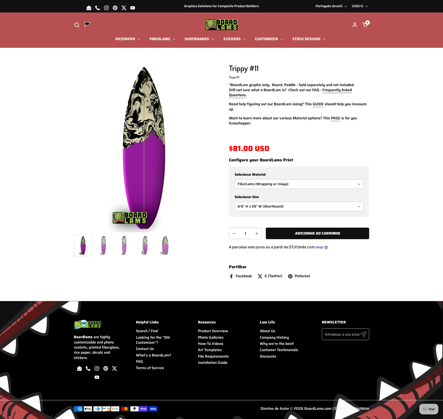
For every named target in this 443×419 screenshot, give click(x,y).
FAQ (139, 361)
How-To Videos (210, 344)
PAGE (335, 118)
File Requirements (213, 356)
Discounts (268, 356)
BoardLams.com (318, 408)
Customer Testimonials (279, 350)
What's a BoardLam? (153, 355)
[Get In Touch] (87, 25)
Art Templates (210, 350)
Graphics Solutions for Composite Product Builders (221, 6)
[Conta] (355, 25)
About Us (267, 331)
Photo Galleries (211, 337)
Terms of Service (150, 368)
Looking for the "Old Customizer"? (153, 340)
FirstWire (361, 408)
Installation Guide (212, 362)
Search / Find (147, 331)
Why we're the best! (277, 344)
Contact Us (145, 349)
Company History (274, 337)
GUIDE (318, 104)
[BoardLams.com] (221, 24)
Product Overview (213, 331)
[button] (77, 25)
